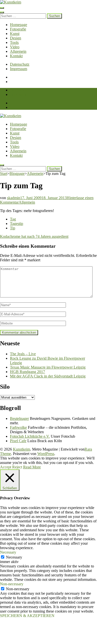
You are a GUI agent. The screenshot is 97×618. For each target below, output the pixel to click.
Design (15, 38)
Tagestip (16, 223)
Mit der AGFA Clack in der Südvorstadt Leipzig (48, 376)
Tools (14, 42)
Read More (32, 467)
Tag (13, 219)
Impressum (18, 69)
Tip (12, 228)
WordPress (45, 454)
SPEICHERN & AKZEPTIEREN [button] (27, 616)
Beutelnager (19, 418)
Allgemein (18, 51)
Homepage (18, 25)
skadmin (13, 198)
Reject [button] (17, 467)
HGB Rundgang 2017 (27, 372)
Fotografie (18, 29)
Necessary (14, 557)
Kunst (14, 33)
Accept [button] (5, 467)
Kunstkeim (21, 449)
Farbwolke (18, 427)
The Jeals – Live (23, 354)
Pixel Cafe (18, 441)
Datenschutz (19, 64)
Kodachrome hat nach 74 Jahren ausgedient (34, 236)
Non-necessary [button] (11, 584)
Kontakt (16, 56)
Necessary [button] (8, 552)
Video (14, 47)
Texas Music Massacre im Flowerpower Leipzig (48, 367)
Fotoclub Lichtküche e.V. (30, 436)
